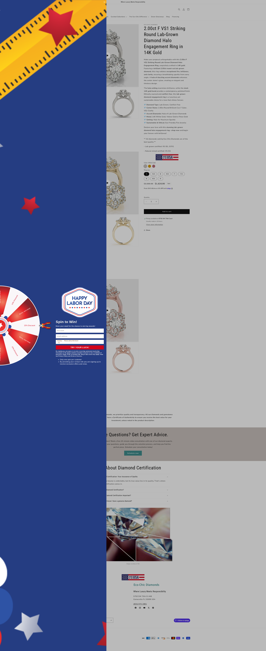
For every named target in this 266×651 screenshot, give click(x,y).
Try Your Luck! (80, 347)
